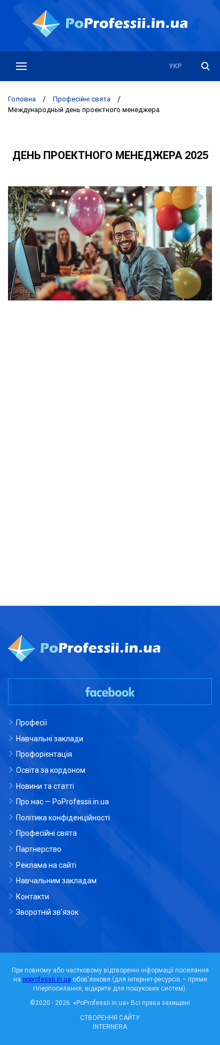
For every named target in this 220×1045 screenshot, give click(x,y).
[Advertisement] (110, 432)
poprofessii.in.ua (46, 979)
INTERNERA (110, 1027)
